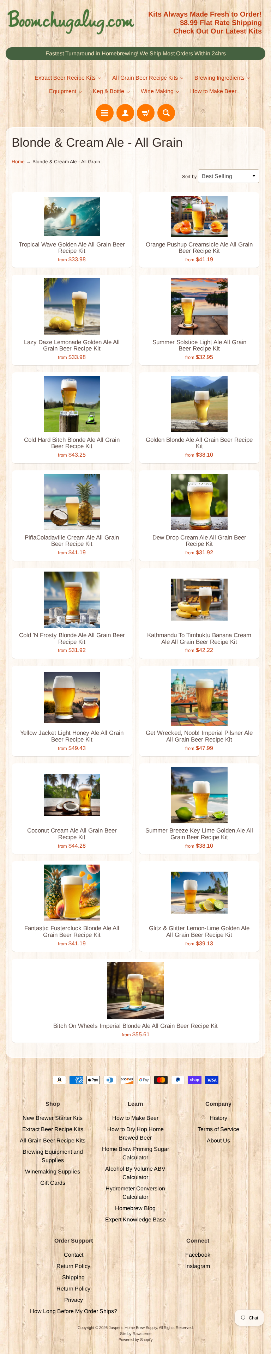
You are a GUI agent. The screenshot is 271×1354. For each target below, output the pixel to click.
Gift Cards (52, 1183)
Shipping (73, 1277)
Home (18, 161)
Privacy (73, 1300)
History (218, 1118)
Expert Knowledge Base (135, 1219)
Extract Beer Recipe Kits (52, 1129)
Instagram (197, 1266)
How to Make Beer (135, 1118)
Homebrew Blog (135, 1208)
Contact (73, 1255)
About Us (218, 1140)
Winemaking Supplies (52, 1172)
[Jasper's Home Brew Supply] (71, 22)
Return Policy (73, 1266)
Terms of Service (218, 1129)
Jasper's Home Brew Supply (133, 1327)
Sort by (189, 176)
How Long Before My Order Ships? (73, 1311)
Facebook (197, 1255)
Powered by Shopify (136, 1339)
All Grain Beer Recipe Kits (52, 1140)
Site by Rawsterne (135, 1333)
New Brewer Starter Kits (53, 1118)
